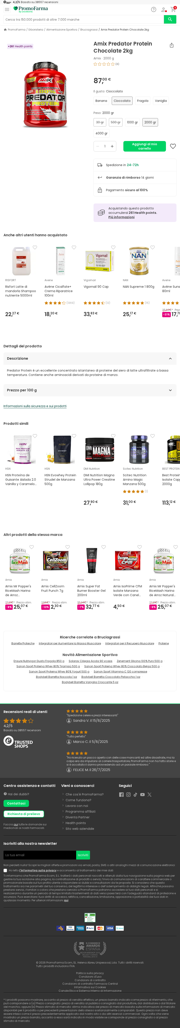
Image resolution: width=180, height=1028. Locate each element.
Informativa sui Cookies (90, 987)
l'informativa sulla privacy (37, 870)
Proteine (163, 643)
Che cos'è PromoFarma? (85, 794)
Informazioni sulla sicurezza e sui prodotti (35, 406)
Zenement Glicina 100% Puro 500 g (139, 661)
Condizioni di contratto (90, 980)
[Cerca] (170, 19)
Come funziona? (78, 800)
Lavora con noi (77, 806)
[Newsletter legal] (6, 870)
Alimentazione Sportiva (61, 29)
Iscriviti (83, 855)
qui (16, 824)
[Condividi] (171, 45)
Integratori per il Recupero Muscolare (129, 643)
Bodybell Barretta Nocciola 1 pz (56, 677)
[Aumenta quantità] (112, 146)
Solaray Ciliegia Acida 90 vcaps (90, 661)
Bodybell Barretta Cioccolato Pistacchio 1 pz (110, 677)
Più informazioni (121, 217)
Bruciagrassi (89, 29)
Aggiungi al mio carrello (144, 146)
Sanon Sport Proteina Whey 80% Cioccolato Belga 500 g (122, 666)
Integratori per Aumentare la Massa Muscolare (70, 643)
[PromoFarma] (30, 9)
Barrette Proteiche (22, 643)
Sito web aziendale (80, 828)
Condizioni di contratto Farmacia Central (90, 984)
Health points (76, 823)
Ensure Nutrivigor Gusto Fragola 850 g (39, 661)
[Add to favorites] (172, 146)
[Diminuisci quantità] (97, 146)
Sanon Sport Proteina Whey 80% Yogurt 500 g (59, 671)
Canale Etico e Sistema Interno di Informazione (90, 991)
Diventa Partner (78, 817)
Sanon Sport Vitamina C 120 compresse (120, 671)
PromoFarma (16, 29)
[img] (45, 95)
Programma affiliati (80, 811)
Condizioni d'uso (90, 977)
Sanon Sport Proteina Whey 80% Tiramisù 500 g (48, 666)
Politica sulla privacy (90, 973)
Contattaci (16, 803)
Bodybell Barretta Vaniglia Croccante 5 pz (90, 682)
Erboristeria (36, 29)
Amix (97, 58)
